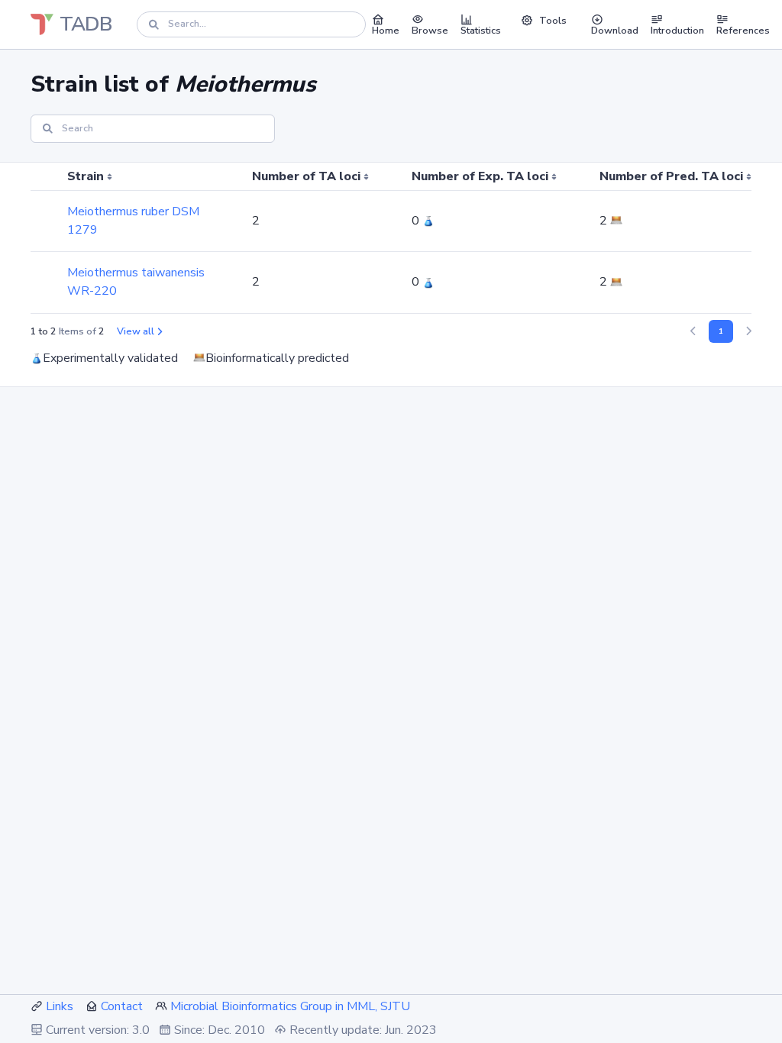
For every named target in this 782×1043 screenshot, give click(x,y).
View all (135, 331)
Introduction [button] (677, 30)
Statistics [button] (480, 30)
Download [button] (614, 30)
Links (59, 1006)
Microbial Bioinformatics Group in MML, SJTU (290, 1006)
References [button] (743, 30)
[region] (391, 238)
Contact (122, 1006)
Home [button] (385, 30)
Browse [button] (430, 30)
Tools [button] (553, 20)
